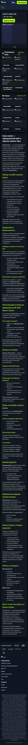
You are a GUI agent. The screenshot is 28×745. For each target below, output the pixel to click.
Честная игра (4, 676)
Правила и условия (6, 663)
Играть (8, 62)
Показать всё (21, 53)
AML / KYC (3, 668)
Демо (8, 58)
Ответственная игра (6, 674)
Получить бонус (9, 20)
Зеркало (3, 690)
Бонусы (3, 684)
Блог (2, 679)
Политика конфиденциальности (9, 666)
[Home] (5, 2)
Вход (13, 2)
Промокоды (4, 687)
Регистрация (22, 2)
